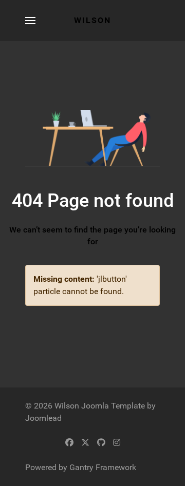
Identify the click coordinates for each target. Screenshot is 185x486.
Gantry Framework (102, 467)
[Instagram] (116, 443)
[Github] (101, 443)
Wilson (92, 20)
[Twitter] (85, 443)
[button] (30, 20)
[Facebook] (69, 443)
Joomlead (43, 418)
